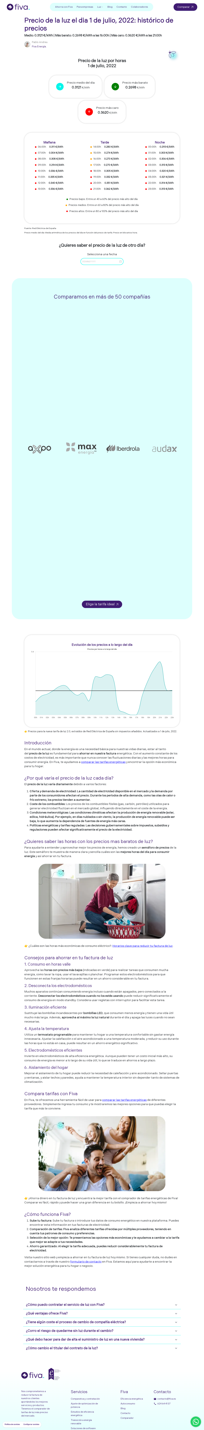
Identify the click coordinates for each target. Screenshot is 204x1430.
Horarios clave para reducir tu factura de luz (142, 946)
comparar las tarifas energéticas (103, 762)
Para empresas (85, 7)
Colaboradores (139, 7)
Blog (109, 7)
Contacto (121, 7)
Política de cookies (12, 1424)
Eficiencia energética (132, 1398)
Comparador (127, 1418)
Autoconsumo (128, 1403)
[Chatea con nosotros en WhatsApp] (196, 1422)
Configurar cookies (31, 1424)
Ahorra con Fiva (64, 7)
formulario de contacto (86, 1262)
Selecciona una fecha (102, 254)
